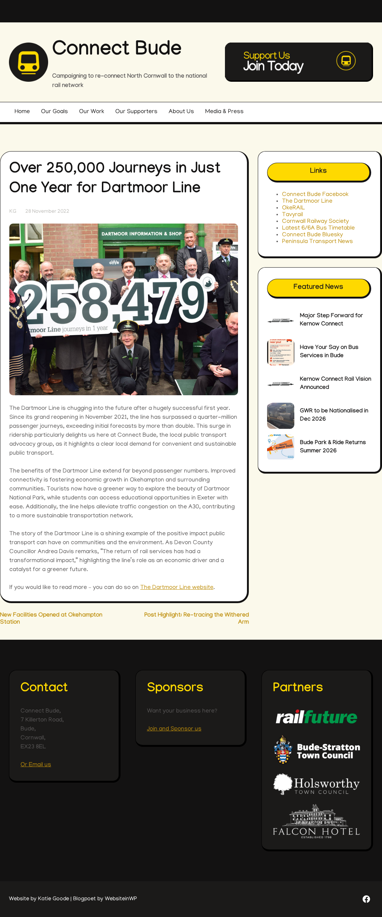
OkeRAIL (293, 208)
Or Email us (36, 765)
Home (22, 112)
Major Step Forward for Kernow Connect (331, 320)
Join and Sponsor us (174, 729)
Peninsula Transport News (317, 241)
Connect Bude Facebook (315, 194)
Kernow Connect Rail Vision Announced (335, 384)
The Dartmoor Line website (176, 587)
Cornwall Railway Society (315, 221)
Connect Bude (117, 51)
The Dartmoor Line (307, 201)
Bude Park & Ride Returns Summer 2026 (333, 447)
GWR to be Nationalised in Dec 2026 (334, 415)
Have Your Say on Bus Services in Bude (329, 352)
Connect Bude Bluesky (312, 235)
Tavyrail (292, 215)
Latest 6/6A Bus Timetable (318, 228)
